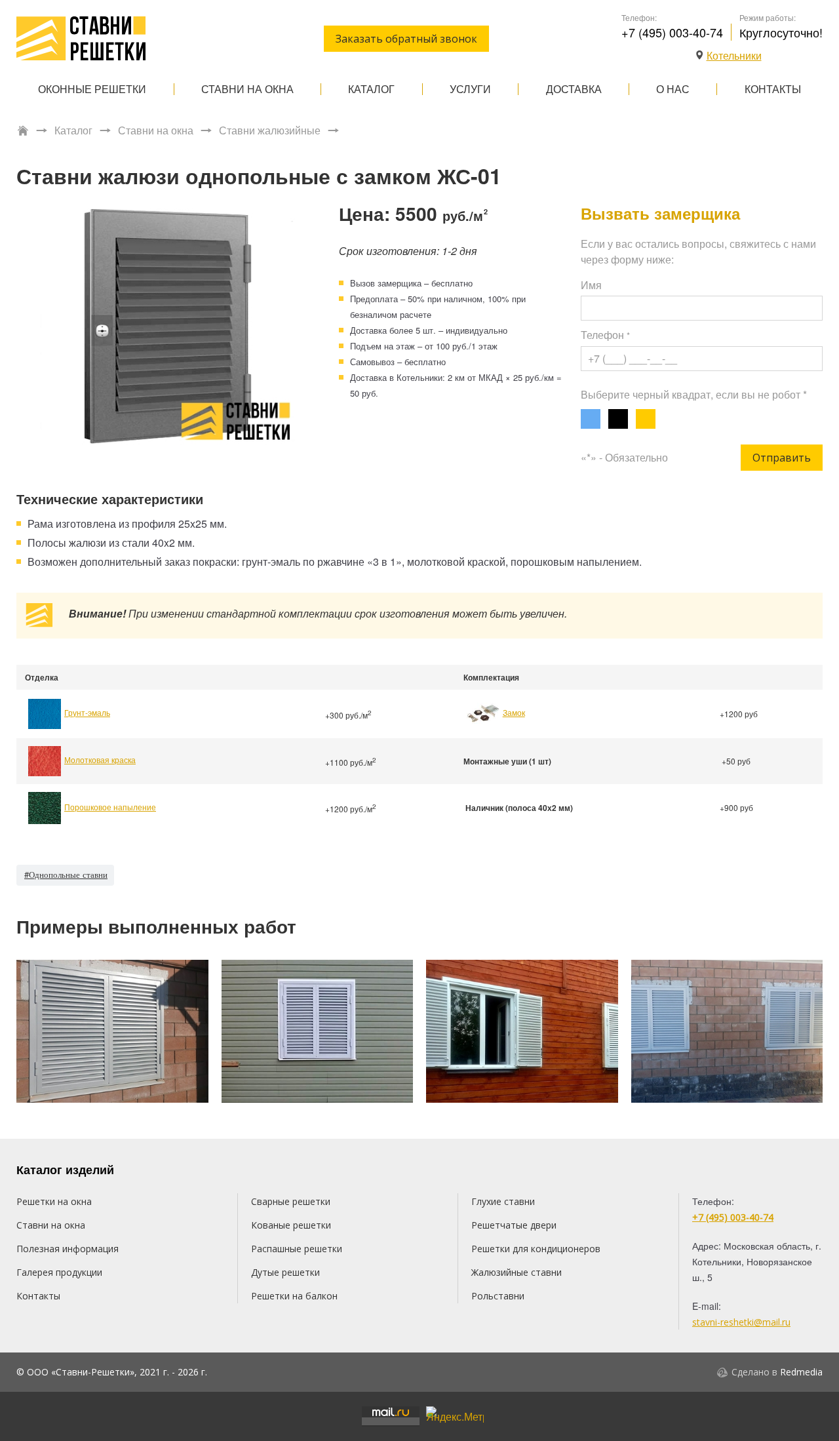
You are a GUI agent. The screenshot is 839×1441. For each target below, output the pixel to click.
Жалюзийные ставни (516, 1272)
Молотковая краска (100, 759)
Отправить (781, 457)
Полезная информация (67, 1248)
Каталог (371, 88)
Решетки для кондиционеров (535, 1248)
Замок (514, 712)
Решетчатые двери (513, 1225)
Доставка (574, 88)
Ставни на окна (247, 88)
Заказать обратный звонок (406, 38)
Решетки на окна (54, 1201)
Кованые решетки (291, 1225)
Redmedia (801, 1372)
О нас (673, 88)
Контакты (773, 88)
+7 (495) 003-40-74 (672, 32)
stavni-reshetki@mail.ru (741, 1322)
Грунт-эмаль (87, 712)
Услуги (470, 88)
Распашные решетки (296, 1248)
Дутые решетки (285, 1272)
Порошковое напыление (110, 806)
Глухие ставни (503, 1201)
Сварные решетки (290, 1201)
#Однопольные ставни (65, 874)
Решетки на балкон (294, 1296)
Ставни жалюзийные (270, 130)
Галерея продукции (59, 1272)
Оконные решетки (92, 88)
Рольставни (497, 1296)
